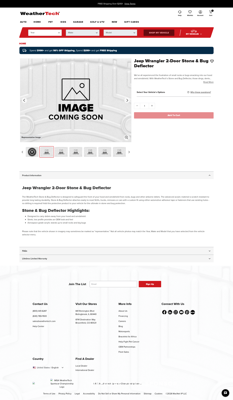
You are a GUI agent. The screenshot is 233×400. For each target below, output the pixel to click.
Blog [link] (121, 326)
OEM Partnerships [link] (127, 346)
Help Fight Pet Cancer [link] (129, 341)
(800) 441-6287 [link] (40, 310)
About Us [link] (123, 310)
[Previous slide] (22, 152)
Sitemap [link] (147, 393)
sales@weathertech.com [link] (44, 321)
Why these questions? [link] (200, 92)
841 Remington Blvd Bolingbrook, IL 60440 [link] (86, 312)
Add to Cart (174, 115)
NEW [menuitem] (114, 21)
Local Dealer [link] (81, 365)
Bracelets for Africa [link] (127, 336)
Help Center (38, 326)
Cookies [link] (158, 393)
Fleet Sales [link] (124, 351)
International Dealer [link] (85, 370)
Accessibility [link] (89, 393)
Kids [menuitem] (63, 21)
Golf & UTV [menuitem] (97, 21)
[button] (190, 13)
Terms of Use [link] (49, 393)
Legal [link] (77, 393)
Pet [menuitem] (50, 21)
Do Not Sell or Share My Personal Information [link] (119, 393)
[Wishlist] (212, 61)
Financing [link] (123, 316)
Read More (208, 82)
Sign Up (150, 284)
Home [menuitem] (37, 21)
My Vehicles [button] (192, 34)
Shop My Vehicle (159, 32)
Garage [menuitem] (78, 21)
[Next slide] (129, 152)
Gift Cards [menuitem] (131, 21)
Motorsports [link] (124, 331)
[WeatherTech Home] (39, 13)
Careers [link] (122, 321)
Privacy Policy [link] (65, 393)
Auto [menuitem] (23, 21)
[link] (22, 43)
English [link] (55, 367)
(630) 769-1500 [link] (40, 316)
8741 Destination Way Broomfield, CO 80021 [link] (86, 321)
